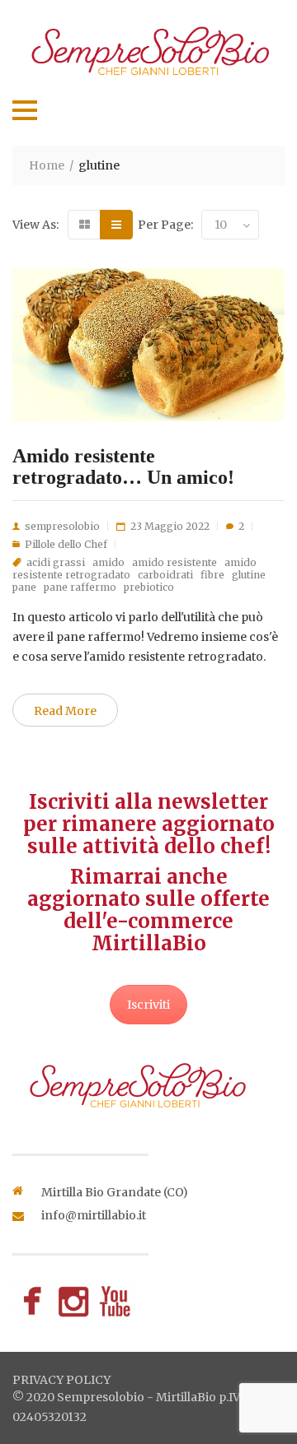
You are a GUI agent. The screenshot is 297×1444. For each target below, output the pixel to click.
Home (46, 165)
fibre (212, 575)
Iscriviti (148, 1004)
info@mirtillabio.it (93, 1215)
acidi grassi (55, 562)
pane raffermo (80, 587)
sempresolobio (62, 526)
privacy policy (61, 1379)
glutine (249, 575)
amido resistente (174, 562)
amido (108, 562)
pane (24, 587)
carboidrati (165, 575)
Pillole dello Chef (66, 544)
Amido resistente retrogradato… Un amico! (123, 466)
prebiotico (149, 587)
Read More (65, 710)
